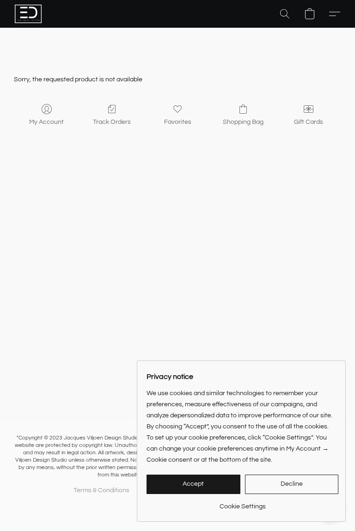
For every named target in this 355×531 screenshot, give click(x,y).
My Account (46, 122)
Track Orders (112, 122)
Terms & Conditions (101, 490)
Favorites (177, 122)
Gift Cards (308, 122)
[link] (242, 503)
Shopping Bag (243, 122)
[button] (28, 14)
